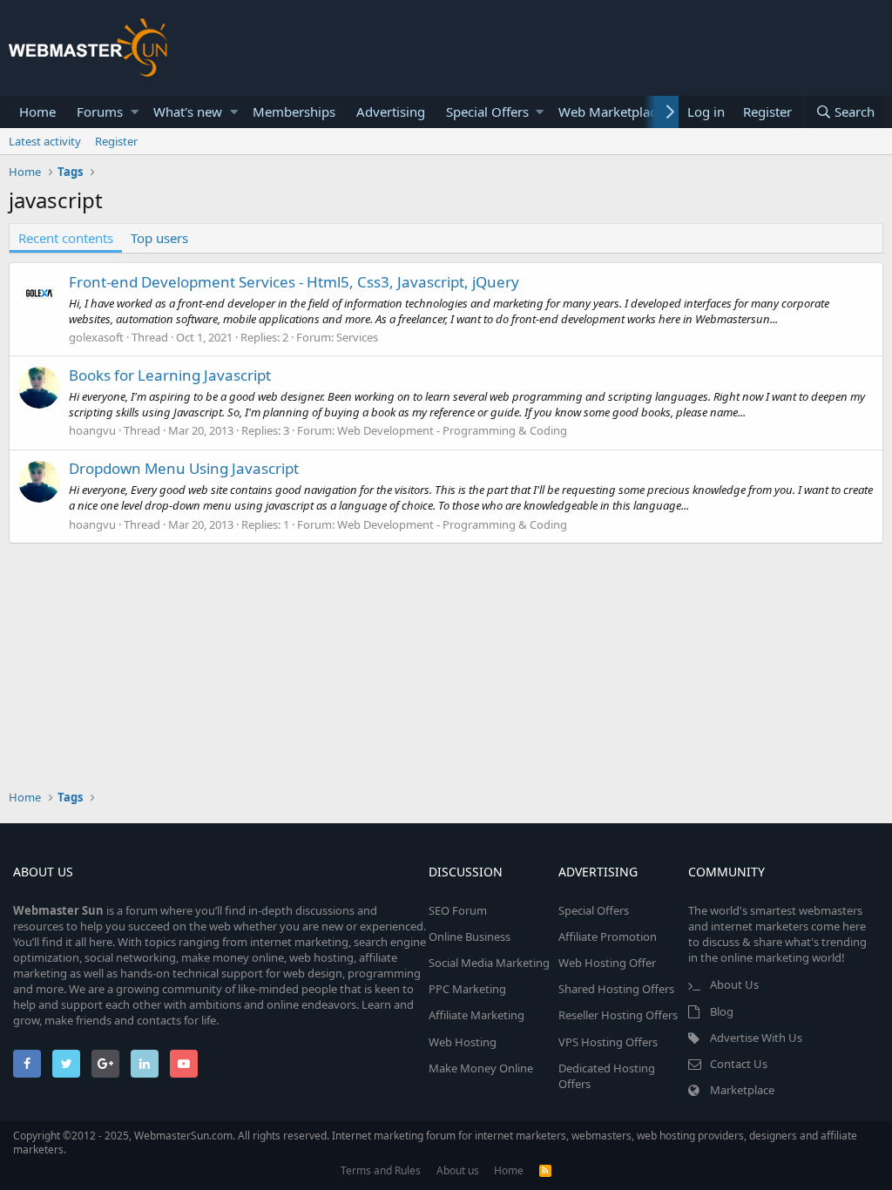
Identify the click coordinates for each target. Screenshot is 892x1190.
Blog (721, 1011)
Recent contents (65, 238)
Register (116, 141)
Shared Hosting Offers (616, 989)
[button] (134, 112)
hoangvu (92, 430)
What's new (187, 111)
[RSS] (545, 1170)
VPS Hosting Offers (608, 1042)
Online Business (469, 936)
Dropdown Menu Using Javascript (184, 468)
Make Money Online (481, 1068)
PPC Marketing (467, 989)
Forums (100, 111)
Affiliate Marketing (476, 1015)
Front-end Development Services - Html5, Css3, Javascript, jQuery (294, 282)
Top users (159, 238)
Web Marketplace (610, 111)
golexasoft (96, 337)
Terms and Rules (381, 1170)
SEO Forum (458, 910)
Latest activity (45, 141)
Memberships (294, 111)
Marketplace (742, 1090)
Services (357, 337)
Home (37, 111)
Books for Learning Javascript (170, 375)
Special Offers (487, 111)
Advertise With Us (756, 1037)
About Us (734, 984)
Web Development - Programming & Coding (452, 430)
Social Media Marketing (489, 962)
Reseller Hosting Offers (618, 1015)
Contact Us (738, 1064)
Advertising (390, 111)
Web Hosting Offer (607, 962)
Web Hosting (463, 1042)
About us (457, 1170)
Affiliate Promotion (607, 936)
